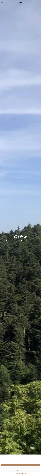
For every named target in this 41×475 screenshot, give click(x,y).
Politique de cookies (17, 473)
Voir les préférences (20, 470)
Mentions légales (23, 473)
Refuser (20, 467)
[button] (39, 456)
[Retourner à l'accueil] (20, 2)
